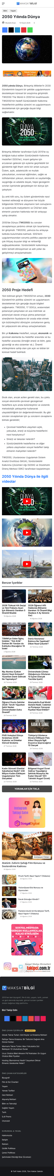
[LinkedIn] (17, 30)
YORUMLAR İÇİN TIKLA (27, 789)
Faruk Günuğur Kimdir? (28, 899)
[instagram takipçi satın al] (27, 967)
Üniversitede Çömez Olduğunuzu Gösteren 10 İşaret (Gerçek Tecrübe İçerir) (39, 675)
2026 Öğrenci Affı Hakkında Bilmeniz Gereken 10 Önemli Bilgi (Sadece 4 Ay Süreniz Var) (40, 610)
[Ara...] (50, 4)
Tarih (4, 1112)
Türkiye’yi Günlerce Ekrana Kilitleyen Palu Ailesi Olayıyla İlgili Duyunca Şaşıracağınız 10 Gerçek (39, 740)
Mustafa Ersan (10, 23)
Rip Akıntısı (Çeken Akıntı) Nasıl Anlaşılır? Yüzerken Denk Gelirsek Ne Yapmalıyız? (14, 675)
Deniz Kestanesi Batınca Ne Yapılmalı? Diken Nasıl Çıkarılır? (39, 641)
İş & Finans (6, 1116)
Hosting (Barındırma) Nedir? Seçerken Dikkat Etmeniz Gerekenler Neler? (21, 1061)
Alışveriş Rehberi (9, 1099)
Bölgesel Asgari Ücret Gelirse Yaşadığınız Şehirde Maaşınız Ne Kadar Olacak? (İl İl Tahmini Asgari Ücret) (39, 773)
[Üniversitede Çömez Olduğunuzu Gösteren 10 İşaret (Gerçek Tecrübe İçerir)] (40, 662)
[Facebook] (4, 30)
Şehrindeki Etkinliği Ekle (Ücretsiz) (16, 1157)
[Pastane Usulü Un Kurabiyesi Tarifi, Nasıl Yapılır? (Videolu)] (9, 914)
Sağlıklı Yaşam (8, 1108)
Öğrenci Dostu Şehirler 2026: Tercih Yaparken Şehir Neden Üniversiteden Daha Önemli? (13, 707)
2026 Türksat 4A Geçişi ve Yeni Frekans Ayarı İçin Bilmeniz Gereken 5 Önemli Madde (14, 609)
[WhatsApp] (30, 30)
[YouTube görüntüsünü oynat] (27, 501)
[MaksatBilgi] (27, 3)
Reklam (5, 1144)
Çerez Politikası (8, 1153)
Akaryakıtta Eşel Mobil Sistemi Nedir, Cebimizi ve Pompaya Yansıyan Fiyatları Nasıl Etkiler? (39, 706)
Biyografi (6, 1078)
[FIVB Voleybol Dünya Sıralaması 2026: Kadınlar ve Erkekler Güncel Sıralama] (14, 726)
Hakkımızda (7, 1135)
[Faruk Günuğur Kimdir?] (9, 903)
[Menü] (3, 4)
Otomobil (6, 1121)
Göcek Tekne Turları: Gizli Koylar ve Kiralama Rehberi (24, 1035)
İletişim (5, 1140)
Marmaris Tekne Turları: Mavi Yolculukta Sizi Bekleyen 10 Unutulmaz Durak (20, 1047)
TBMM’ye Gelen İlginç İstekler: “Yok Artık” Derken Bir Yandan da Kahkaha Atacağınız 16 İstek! (13, 643)
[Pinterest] (23, 30)
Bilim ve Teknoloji (9, 1103)
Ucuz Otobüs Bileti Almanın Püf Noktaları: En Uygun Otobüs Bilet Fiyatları (24, 1054)
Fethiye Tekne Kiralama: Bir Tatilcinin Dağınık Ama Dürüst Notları (23, 1040)
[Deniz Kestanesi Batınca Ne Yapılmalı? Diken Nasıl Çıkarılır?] (40, 629)
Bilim (5, 11)
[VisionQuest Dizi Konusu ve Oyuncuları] (9, 891)
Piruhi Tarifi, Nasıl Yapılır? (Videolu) (34, 876)
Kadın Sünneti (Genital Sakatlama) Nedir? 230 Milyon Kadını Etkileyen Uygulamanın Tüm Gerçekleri (13, 773)
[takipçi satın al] (27, 73)
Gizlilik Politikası (8, 1148)
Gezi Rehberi (7, 1095)
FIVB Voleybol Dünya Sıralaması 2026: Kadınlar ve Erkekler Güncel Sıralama (12, 739)
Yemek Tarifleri (8, 1091)
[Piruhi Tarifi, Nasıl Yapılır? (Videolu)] (9, 879)
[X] (11, 30)
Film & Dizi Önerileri (10, 1082)
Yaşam (13, 11)
